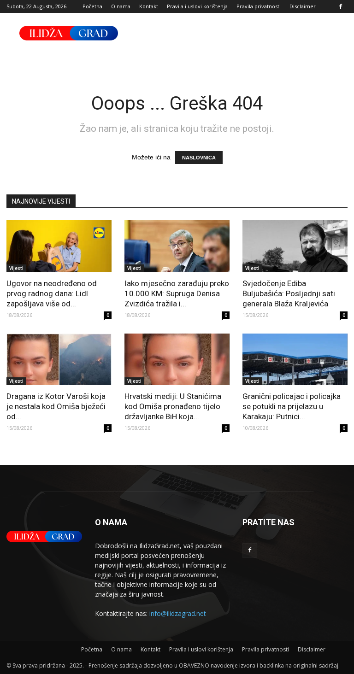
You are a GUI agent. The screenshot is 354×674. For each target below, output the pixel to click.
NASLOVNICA (199, 157)
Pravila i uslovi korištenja (197, 6)
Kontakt (148, 6)
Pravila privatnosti (258, 6)
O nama (120, 6)
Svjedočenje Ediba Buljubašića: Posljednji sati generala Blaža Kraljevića (288, 293)
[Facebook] (341, 6)
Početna (92, 6)
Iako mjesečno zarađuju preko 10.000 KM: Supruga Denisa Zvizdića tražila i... (176, 293)
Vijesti (16, 268)
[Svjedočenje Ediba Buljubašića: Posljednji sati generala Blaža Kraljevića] (295, 246)
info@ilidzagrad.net (177, 613)
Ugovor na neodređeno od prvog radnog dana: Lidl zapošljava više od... (51, 293)
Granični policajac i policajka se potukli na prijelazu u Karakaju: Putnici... (291, 406)
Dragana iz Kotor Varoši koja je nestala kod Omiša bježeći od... (56, 406)
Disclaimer (302, 6)
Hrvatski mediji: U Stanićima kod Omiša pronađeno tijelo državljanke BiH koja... (172, 406)
